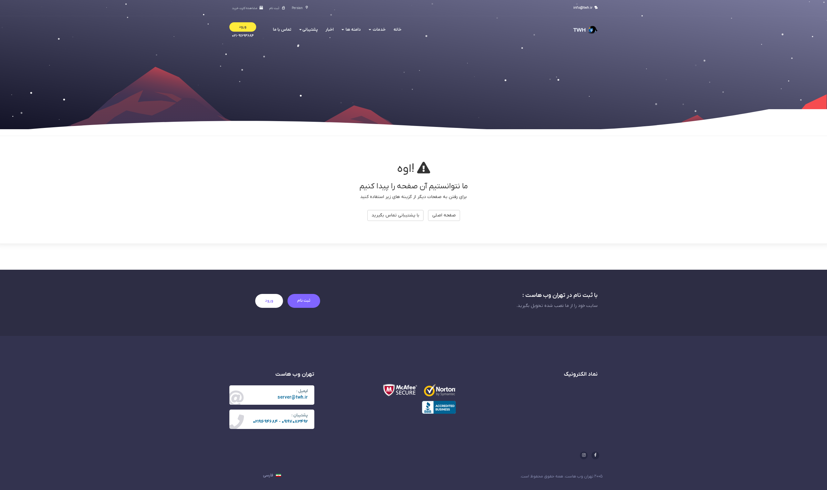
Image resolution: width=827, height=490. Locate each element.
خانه (397, 29)
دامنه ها (353, 29)
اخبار (330, 29)
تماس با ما (282, 29)
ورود (269, 300)
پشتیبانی (310, 29)
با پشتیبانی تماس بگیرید (395, 215)
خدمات (379, 29)
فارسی (268, 475)
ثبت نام (303, 300)
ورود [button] (242, 27)
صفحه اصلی (444, 215)
